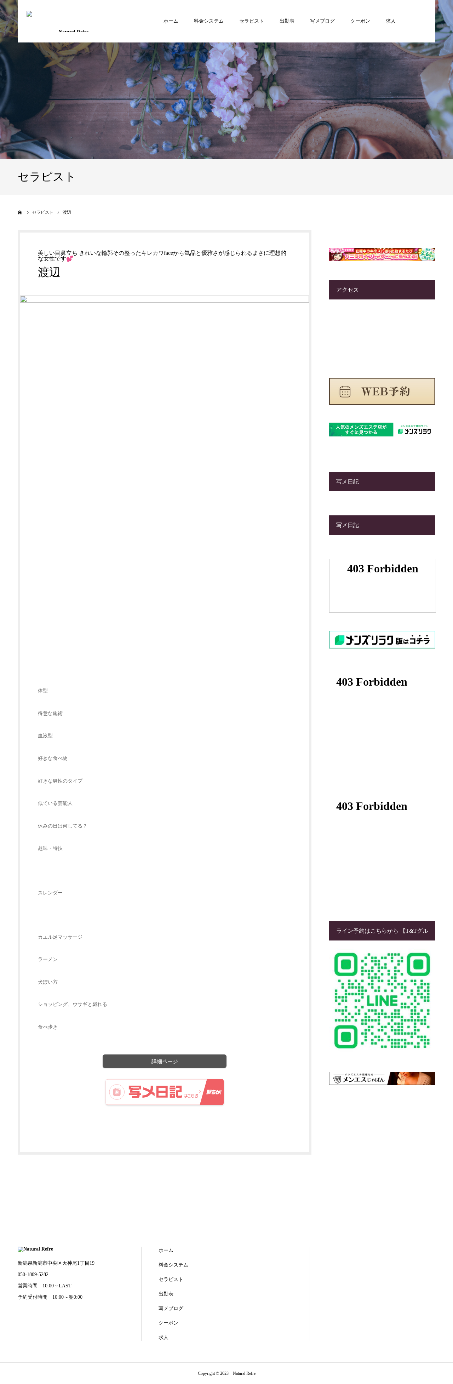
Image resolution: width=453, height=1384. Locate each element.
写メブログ (322, 21)
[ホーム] (20, 212)
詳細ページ (164, 1061)
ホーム (171, 21)
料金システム (209, 21)
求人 (391, 21)
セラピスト (251, 21)
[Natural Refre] (71, 21)
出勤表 (287, 21)
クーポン (360, 21)
